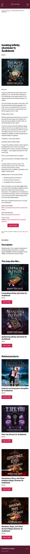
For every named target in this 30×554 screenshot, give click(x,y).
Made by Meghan (10, 548)
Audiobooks (8, 10)
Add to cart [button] (7, 302)
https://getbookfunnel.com (12, 214)
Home (3, 10)
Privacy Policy (5, 551)
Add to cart (13, 225)
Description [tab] (5, 240)
